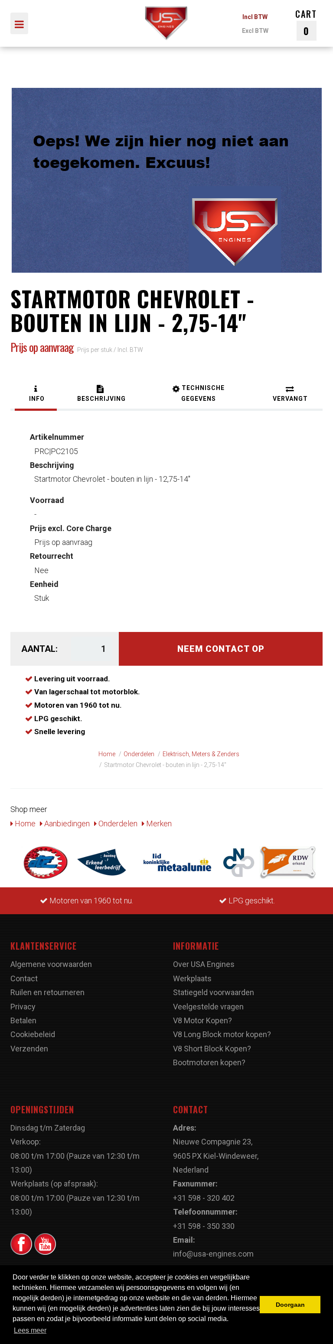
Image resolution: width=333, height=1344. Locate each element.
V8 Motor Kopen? (202, 1020)
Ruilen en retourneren (47, 992)
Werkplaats (192, 978)
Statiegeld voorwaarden (213, 992)
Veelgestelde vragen (208, 1006)
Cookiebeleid (32, 1034)
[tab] (36, 394)
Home (24, 823)
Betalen (23, 1020)
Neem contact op (220, 649)
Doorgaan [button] (290, 1304)
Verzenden (29, 1048)
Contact (24, 978)
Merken (158, 823)
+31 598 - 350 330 (204, 1226)
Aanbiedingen (66, 823)
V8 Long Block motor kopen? (222, 1034)
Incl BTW (255, 16)
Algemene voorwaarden (51, 964)
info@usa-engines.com (213, 1253)
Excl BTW (255, 30)
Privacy (23, 1006)
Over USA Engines (204, 964)
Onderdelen (117, 823)
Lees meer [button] (30, 1330)
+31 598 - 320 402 (204, 1197)
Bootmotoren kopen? (209, 1062)
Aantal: (39, 649)
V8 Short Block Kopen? (212, 1048)
